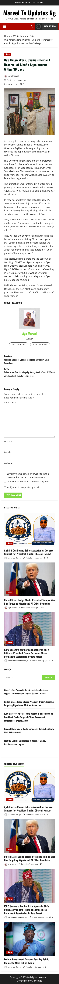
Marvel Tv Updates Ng (29, 12)
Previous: (26, 360)
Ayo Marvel (13, 76)
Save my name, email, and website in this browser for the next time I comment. (28, 475)
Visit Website (18, 344)
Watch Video (50, 26)
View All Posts (40, 344)
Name (8, 441)
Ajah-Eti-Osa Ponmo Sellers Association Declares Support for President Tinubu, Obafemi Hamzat (28, 552)
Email (8, 452)
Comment (10, 402)
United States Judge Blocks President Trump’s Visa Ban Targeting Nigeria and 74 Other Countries (29, 601)
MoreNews (22, 980)
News (7, 54)
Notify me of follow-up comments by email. (28, 481)
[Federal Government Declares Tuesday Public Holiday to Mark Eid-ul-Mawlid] (29, 939)
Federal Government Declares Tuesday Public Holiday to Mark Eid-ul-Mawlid (26, 961)
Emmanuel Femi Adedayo (18, 660)
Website (8, 463)
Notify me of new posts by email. (23, 487)
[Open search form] (32, 26)
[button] (4, 26)
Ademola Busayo (14, 558)
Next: (29, 372)
